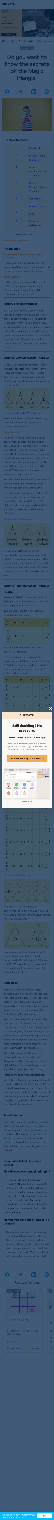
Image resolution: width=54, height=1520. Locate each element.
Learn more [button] (20, 1517)
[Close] (50, 708)
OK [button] (44, 1516)
